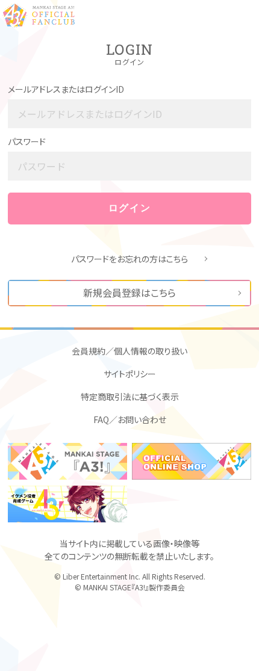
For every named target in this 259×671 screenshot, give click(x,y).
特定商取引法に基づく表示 (130, 397)
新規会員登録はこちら (129, 292)
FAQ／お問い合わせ (129, 419)
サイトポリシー (130, 374)
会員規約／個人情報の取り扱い (129, 351)
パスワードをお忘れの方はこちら (129, 259)
